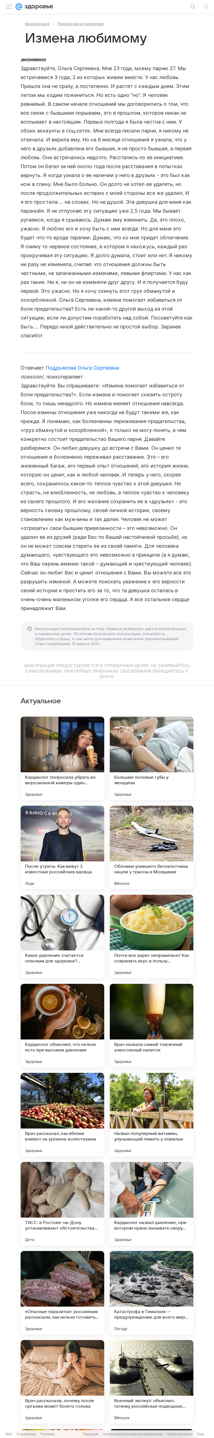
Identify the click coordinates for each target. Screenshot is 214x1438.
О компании (26, 1434)
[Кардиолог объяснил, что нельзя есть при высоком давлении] (62, 1025)
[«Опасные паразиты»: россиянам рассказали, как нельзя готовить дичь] (62, 1292)
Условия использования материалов (132, 1434)
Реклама (47, 1434)
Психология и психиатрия (80, 23)
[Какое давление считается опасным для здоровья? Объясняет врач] (62, 936)
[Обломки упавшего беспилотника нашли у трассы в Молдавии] (151, 847)
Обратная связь (180, 1434)
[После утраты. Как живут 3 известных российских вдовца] (62, 847)
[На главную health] (37, 6)
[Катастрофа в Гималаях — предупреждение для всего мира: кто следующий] (151, 1292)
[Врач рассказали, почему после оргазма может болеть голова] (62, 1382)
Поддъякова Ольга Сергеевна (82, 368)
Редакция (90, 1434)
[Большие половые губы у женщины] (151, 758)
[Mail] (19, 6)
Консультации (37, 23)
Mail (9, 1434)
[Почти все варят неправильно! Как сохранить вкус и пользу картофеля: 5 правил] (151, 936)
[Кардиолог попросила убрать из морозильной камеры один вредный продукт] (62, 758)
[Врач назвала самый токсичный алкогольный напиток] (151, 1025)
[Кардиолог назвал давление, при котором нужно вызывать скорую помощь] (151, 1203)
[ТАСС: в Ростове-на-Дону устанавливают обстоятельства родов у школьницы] (62, 1203)
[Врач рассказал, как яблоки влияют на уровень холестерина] (62, 1114)
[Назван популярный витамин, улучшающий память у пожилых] (151, 1114)
